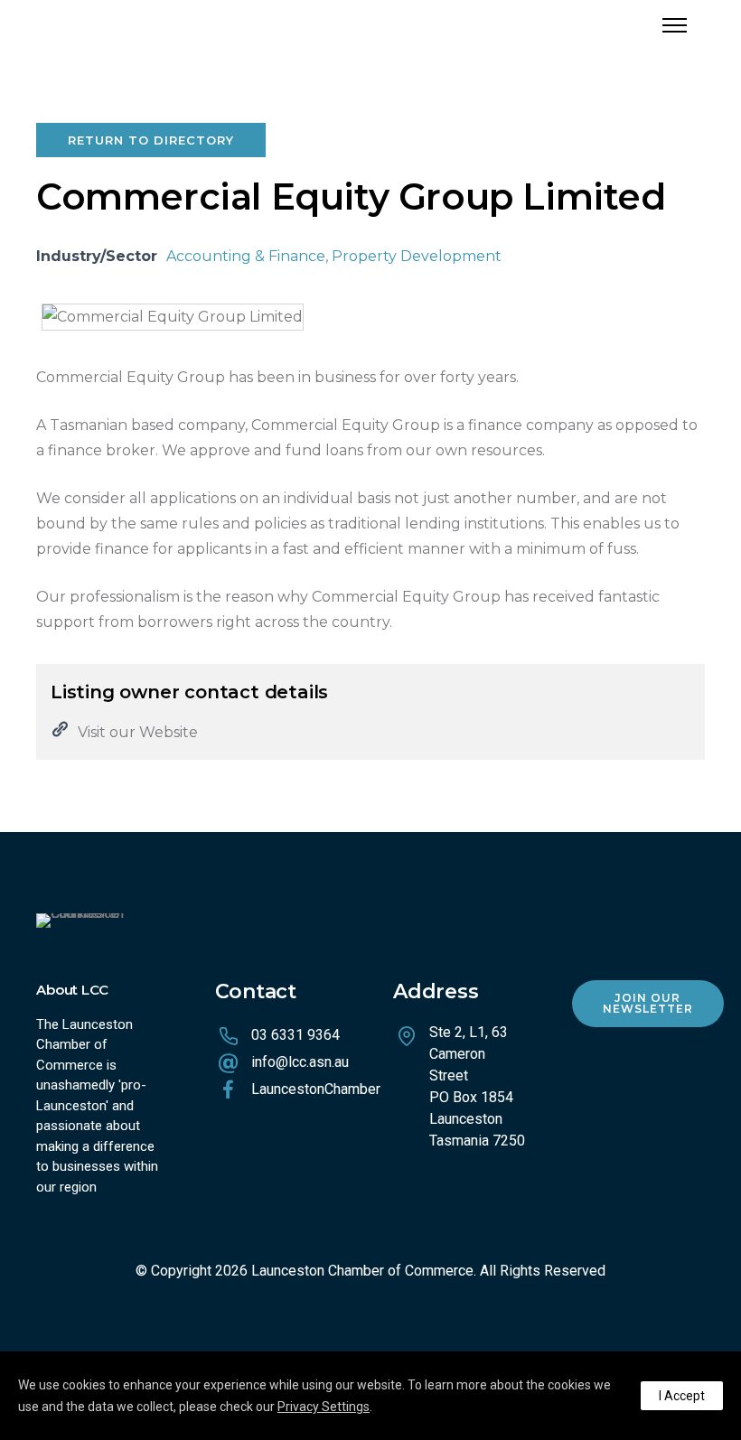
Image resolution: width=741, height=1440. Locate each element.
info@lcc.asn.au (300, 1062)
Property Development (417, 256)
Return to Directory (151, 140)
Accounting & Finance (245, 256)
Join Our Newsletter (648, 1003)
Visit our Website (138, 732)
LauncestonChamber (315, 1089)
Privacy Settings (323, 1406)
